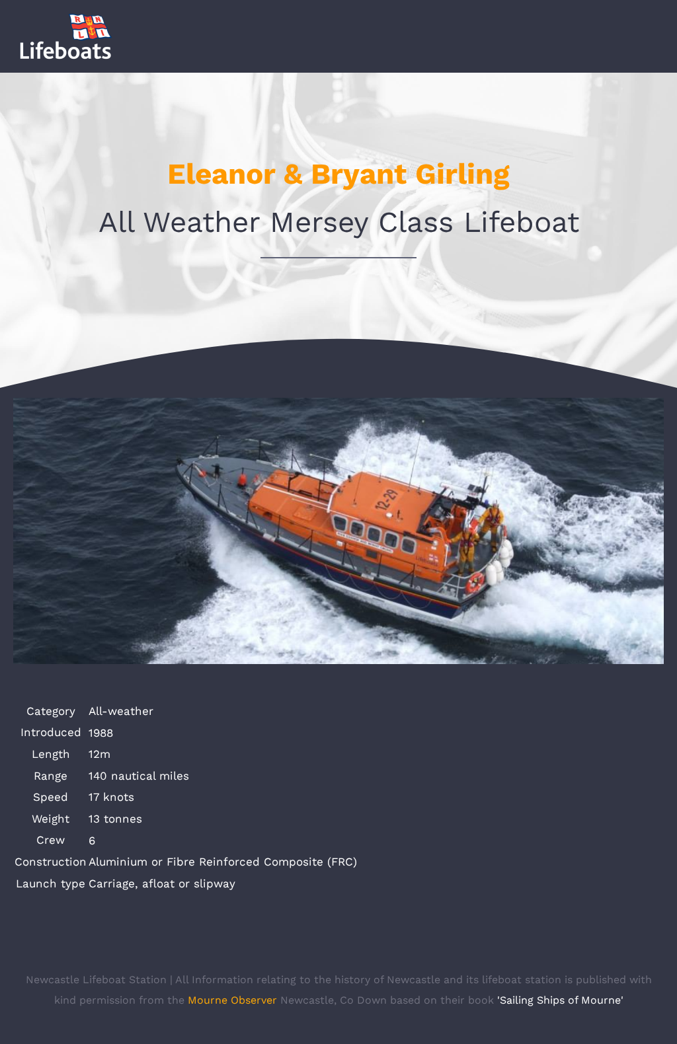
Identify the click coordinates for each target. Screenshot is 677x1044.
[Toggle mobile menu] (652, 42)
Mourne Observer (232, 1000)
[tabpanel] (338, 797)
